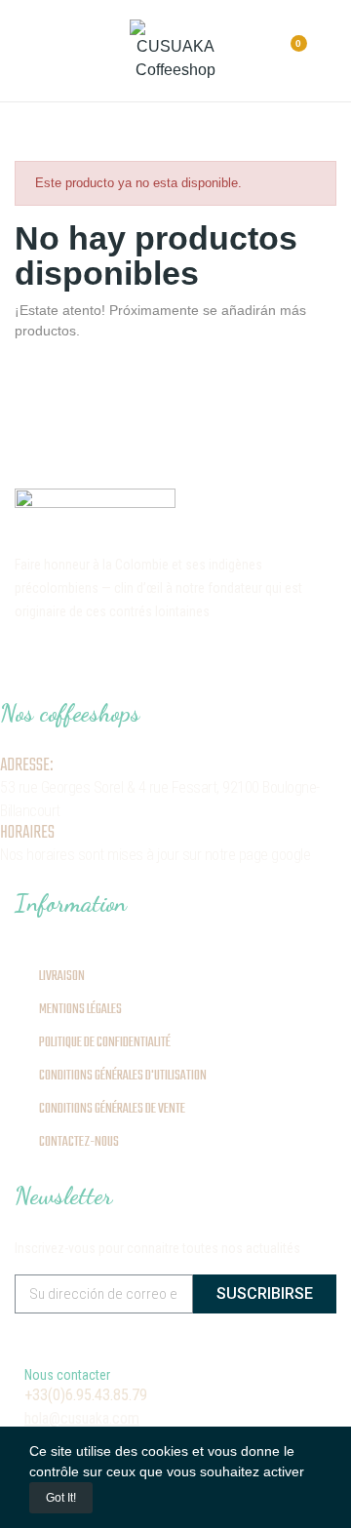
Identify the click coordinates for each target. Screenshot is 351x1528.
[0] (281, 51)
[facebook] (57, 662)
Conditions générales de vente (112, 1109)
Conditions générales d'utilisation (123, 1076)
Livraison (62, 976)
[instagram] (22, 662)
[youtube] (163, 662)
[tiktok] (92, 662)
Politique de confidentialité (105, 1043)
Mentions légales (80, 1010)
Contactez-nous (79, 1142)
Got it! (61, 1498)
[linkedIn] (128, 662)
